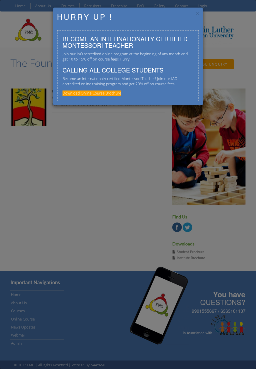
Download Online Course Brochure (91, 93)
